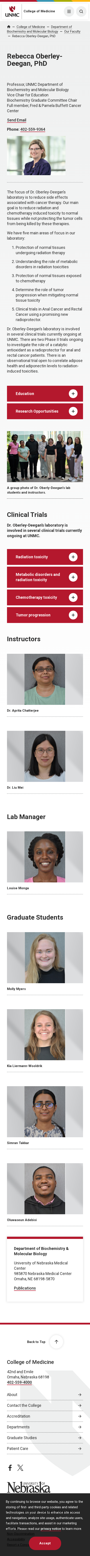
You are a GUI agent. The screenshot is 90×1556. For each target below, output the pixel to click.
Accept (45, 1543)
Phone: (13, 129)
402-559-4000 (19, 1382)
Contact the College (24, 1405)
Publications (25, 1288)
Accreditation (18, 1416)
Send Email (16, 120)
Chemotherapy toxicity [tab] (36, 597)
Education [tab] (25, 393)
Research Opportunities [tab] (37, 411)
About (12, 1394)
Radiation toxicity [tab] (32, 557)
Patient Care (17, 1448)
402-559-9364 (32, 129)
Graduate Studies (22, 1437)
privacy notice (51, 1529)
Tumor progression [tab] (33, 615)
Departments (18, 1427)
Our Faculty (72, 31)
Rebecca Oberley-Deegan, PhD (33, 36)
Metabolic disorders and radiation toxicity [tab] (38, 577)
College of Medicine (39, 11)
